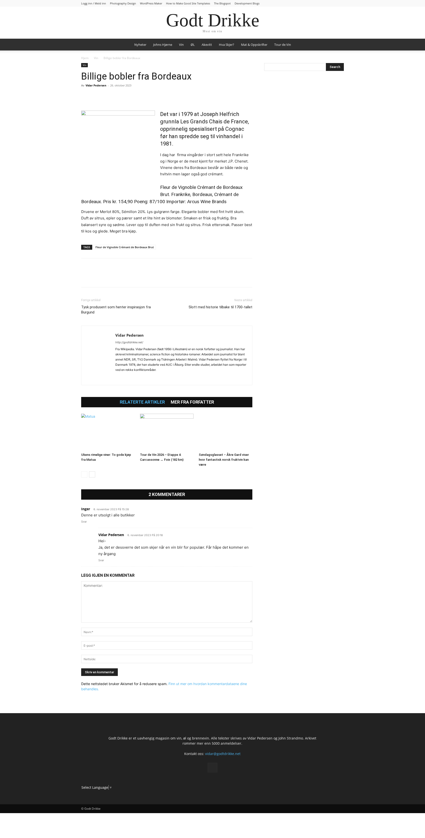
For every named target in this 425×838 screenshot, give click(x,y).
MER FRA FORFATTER (192, 402)
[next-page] (92, 474)
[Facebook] (86, 96)
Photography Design (123, 3)
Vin (181, 44)
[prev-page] (84, 474)
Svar (84, 521)
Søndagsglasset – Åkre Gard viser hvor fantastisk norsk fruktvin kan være (224, 459)
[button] (338, 45)
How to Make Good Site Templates (188, 3)
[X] (97, 96)
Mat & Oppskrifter (254, 44)
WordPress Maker (151, 3)
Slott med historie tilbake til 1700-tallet (220, 307)
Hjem (85, 58)
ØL (193, 44)
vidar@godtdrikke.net (223, 753)
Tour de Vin (282, 44)
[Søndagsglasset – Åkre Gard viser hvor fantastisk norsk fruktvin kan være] (225, 432)
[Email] (131, 96)
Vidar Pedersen (96, 85)
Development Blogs (247, 3)
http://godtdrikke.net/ (129, 342)
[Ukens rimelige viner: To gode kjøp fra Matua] (108, 432)
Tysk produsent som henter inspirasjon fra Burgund (116, 309)
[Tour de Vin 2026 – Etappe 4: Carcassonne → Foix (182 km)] (167, 432)
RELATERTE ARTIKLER (142, 402)
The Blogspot (222, 3)
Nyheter (140, 44)
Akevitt (207, 44)
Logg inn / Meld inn (93, 3)
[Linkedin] (120, 96)
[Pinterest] (109, 96)
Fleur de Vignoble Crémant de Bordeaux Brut (124, 247)
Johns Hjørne (162, 44)
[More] (143, 96)
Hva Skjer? (226, 44)
